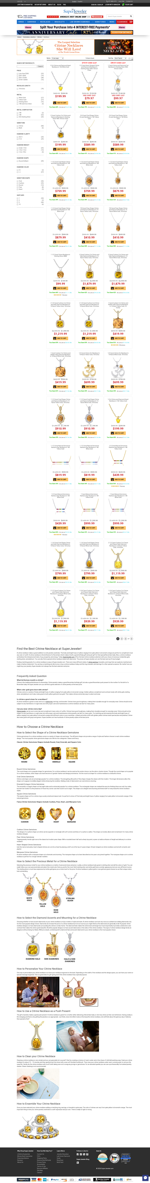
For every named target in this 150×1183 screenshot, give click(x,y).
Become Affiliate (42, 1168)
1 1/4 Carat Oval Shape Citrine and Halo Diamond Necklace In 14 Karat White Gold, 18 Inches (89, 544)
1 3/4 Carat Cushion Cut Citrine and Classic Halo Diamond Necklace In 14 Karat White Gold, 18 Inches (118, 593)
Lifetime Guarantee (23, 1154)
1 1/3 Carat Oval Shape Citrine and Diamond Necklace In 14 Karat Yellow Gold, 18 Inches (60, 401)
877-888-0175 (112, 1)
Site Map (40, 1170)
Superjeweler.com (68, 657)
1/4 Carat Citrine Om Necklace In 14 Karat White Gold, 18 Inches (118, 353)
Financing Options (23, 1158)
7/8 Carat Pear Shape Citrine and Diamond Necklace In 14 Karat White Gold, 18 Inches (118, 209)
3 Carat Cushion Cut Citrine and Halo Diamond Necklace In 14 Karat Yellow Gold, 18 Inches (89, 256)
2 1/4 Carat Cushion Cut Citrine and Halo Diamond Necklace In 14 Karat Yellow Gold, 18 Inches (60, 304)
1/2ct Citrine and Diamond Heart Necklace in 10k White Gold (60, 66)
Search (40, 66)
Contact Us (40, 1154)
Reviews (20, 1160)
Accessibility (41, 1164)
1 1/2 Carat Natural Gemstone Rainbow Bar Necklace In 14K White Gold (89, 447)
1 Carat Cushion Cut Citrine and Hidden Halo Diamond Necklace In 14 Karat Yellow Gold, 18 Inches (118, 305)
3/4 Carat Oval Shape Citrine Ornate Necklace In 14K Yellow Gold (89, 117)
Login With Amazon (112, 4)
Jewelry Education (63, 1154)
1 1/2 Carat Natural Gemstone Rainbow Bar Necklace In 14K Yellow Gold (60, 447)
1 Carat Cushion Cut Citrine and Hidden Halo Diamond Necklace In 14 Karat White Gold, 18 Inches (60, 354)
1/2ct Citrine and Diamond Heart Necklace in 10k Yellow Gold (118, 400)
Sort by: (110, 58)
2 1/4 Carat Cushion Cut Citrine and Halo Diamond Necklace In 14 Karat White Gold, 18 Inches (89, 304)
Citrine (39, 37)
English (74, 1)
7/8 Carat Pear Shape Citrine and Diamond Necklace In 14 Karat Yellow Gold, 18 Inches (89, 209)
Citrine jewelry (21, 711)
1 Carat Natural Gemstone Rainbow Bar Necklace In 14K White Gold (118, 495)
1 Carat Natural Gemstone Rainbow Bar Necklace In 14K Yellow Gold (89, 495)
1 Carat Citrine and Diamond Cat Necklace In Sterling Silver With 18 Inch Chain (118, 67)
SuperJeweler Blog (83, 1159)
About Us (20, 1162)
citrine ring (49, 701)
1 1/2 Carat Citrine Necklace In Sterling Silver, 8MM (60, 255)
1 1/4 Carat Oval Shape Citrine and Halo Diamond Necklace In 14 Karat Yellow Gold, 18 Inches (60, 544)
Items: (49, 58)
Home (19, 37)
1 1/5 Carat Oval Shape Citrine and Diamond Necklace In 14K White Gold (89, 163)
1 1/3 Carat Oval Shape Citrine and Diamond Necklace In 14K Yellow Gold (118, 163)
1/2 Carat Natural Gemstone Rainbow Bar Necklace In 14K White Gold (60, 495)
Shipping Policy (42, 1158)
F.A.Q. (39, 1156)
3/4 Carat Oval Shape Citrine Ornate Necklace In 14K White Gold (118, 117)
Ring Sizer (60, 1160)
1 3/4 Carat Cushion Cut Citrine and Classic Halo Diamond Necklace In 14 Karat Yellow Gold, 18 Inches (89, 593)
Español (80, 1)
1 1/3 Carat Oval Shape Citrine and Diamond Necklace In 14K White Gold (60, 209)
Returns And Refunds (44, 1160)
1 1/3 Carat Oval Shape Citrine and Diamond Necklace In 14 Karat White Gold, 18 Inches (89, 401)
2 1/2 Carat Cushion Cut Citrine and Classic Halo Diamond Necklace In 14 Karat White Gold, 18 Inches (60, 593)
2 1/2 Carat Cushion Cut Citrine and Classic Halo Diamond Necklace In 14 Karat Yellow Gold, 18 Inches (118, 545)
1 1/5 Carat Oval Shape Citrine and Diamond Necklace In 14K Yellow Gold (60, 163)
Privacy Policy (41, 1162)
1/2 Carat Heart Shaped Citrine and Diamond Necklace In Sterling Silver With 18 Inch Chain (89, 68)
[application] (145, 1178)
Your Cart (128, 4)
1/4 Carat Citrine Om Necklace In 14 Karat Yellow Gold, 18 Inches (89, 353)
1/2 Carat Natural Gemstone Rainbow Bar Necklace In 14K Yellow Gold (118, 447)
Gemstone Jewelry (29, 37)
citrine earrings (93, 662)
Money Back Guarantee (24, 1156)
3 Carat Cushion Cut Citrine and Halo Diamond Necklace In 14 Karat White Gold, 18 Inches (118, 256)
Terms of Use (41, 1166)
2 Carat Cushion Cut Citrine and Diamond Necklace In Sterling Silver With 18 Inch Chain (61, 117)
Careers (39, 1172)
